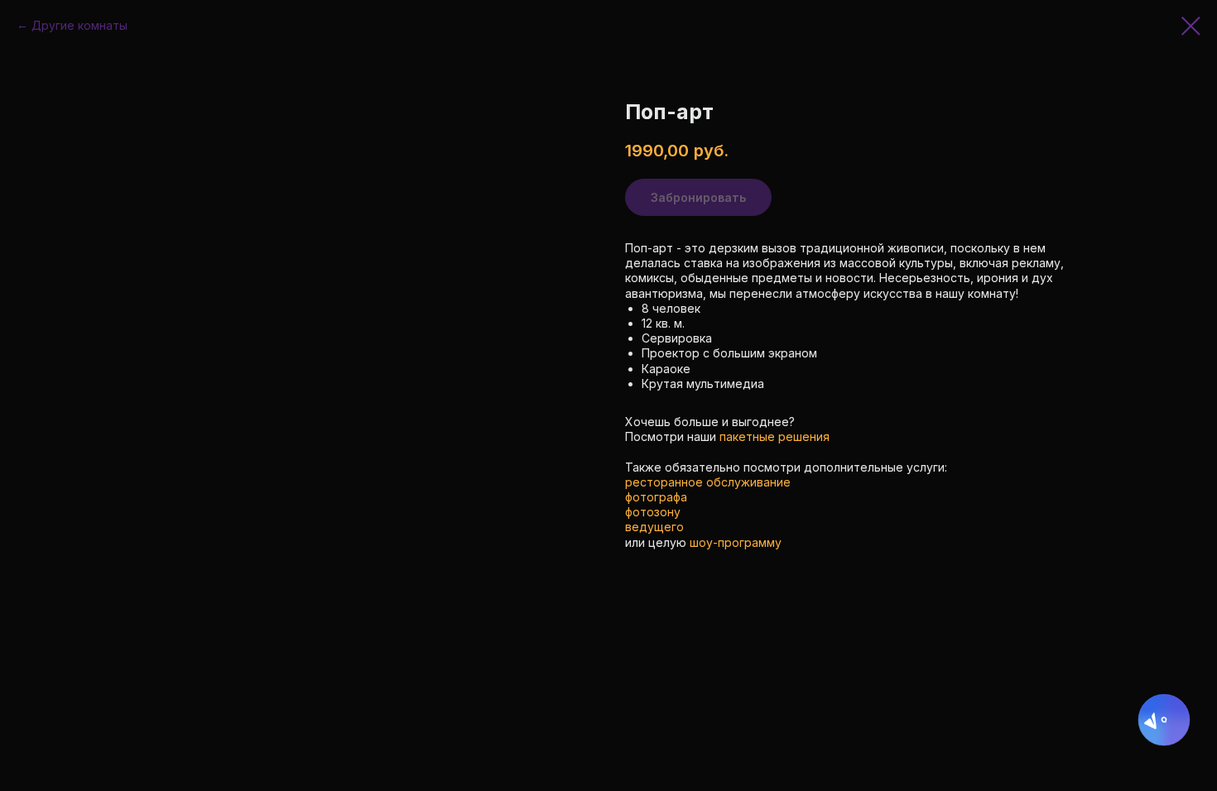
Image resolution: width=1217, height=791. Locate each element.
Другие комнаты (79, 25)
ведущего (654, 527)
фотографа (656, 497)
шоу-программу (736, 542)
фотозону (653, 512)
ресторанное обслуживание (708, 482)
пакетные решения (774, 436)
